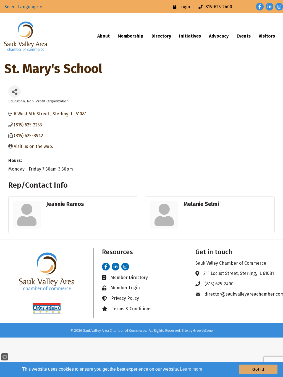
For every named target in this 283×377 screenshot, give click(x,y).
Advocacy (219, 36)
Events (244, 36)
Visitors (267, 36)
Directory (161, 36)
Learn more (191, 369)
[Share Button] (14, 91)
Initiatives (190, 36)
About (103, 36)
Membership (130, 36)
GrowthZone (203, 330)
